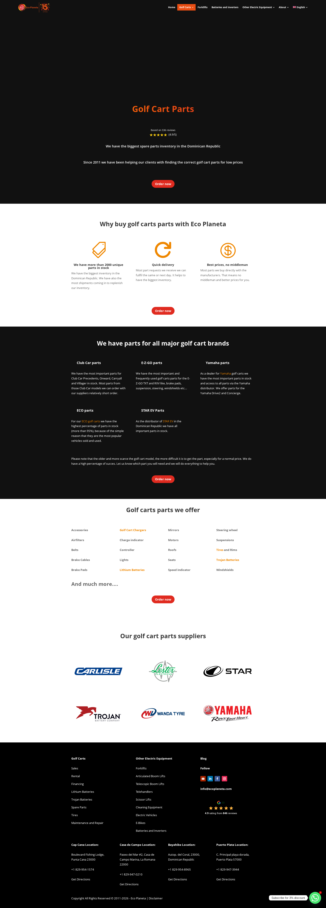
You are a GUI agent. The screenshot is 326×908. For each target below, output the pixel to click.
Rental (75, 776)
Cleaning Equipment (149, 807)
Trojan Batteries (227, 560)
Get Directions (80, 879)
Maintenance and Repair (87, 823)
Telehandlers (144, 792)
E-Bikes (140, 823)
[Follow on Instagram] (224, 778)
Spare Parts (78, 807)
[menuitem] (171, 7)
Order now (163, 184)
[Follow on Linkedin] (210, 778)
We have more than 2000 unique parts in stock (98, 266)
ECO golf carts (91, 421)
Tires (219, 550)
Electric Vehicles (146, 815)
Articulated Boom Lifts (150, 776)
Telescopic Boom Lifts (150, 784)
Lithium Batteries (82, 792)
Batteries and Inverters (151, 831)
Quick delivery (163, 265)
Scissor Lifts (143, 799)
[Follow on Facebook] (217, 778)
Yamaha (225, 373)
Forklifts (141, 768)
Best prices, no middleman (227, 265)
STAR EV (168, 421)
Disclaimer (156, 898)
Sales (74, 768)
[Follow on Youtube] (203, 778)
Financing (77, 784)
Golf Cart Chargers (133, 530)
